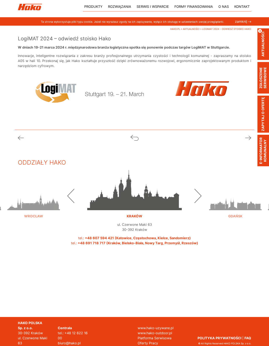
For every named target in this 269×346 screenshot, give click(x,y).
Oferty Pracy (148, 343)
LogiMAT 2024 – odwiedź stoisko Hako (226, 29)
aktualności (262, 43)
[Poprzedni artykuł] (21, 137)
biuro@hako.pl (69, 343)
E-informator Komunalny (263, 150)
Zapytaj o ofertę (263, 114)
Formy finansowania (193, 6)
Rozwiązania (119, 6)
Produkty (93, 6)
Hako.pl (175, 29)
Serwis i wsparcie (153, 6)
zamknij (241, 21)
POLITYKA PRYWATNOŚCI (219, 338)
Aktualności (191, 29)
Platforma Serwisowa (154, 338)
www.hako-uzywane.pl (156, 328)
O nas (223, 6)
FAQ (247, 338)
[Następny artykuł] (248, 137)
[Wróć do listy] (134, 137)
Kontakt (242, 6)
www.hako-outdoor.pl (155, 333)
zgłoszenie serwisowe (263, 77)
